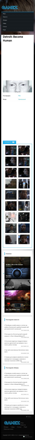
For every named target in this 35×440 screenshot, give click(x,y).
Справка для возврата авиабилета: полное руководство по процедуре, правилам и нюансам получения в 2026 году (16, 358)
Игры (4, 13)
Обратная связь (8, 429)
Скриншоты (9, 142)
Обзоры (5, 20)
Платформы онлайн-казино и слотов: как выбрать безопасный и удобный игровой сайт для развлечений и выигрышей (16, 327)
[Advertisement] (17, 61)
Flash (4, 30)
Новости (5, 17)
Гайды (4, 23)
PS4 (19, 95)
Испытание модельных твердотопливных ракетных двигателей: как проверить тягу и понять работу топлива (15, 343)
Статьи (5, 26)
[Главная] (9, 7)
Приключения (22, 99)
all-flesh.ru (16, 435)
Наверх (29, 416)
